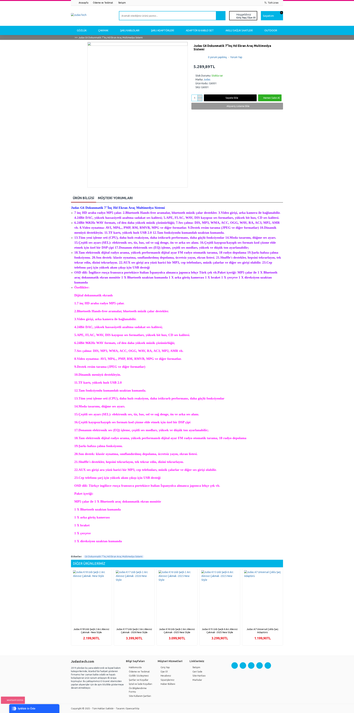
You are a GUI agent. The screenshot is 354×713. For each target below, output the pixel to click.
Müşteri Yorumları (115, 198)
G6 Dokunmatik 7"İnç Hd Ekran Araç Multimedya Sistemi (114, 556)
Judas (207, 79)
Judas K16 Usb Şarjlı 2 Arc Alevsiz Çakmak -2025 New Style (177, 631)
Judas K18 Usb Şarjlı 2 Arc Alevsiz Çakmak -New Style (91, 631)
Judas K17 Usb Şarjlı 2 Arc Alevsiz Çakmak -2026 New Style (134, 631)
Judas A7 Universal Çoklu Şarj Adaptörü (262, 631)
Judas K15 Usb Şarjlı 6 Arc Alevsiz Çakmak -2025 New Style (220, 631)
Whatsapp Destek (15, 700)
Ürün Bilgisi (83, 198)
